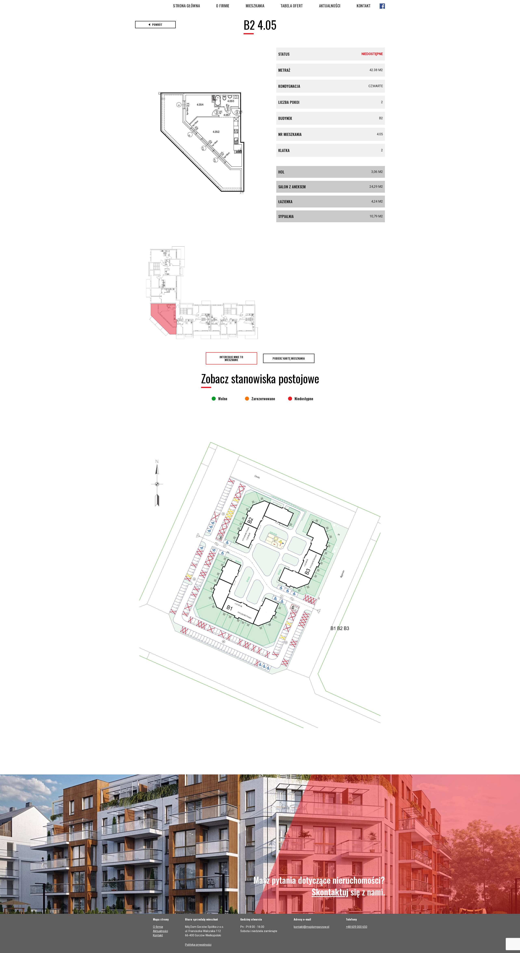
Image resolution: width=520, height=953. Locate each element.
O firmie (223, 5)
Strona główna (186, 5)
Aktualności (329, 5)
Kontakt (364, 5)
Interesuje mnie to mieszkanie (231, 358)
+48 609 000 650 (356, 926)
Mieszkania (255, 5)
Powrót (157, 24)
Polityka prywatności (198, 944)
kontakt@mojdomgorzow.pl (311, 926)
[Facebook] (382, 6)
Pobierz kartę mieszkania (289, 358)
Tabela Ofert (292, 5)
